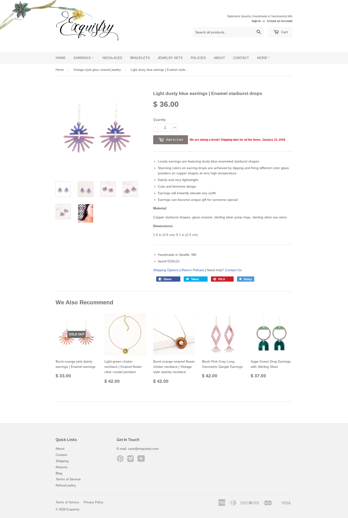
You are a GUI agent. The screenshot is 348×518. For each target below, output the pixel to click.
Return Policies (193, 270)
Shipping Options (166, 270)
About (219, 58)
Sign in (256, 21)
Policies (198, 58)
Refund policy (66, 485)
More (262, 58)
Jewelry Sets (170, 58)
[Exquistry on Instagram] (130, 460)
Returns (61, 467)
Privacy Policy (93, 502)
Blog (59, 473)
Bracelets (140, 58)
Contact (241, 58)
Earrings (83, 58)
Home (61, 58)
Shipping (62, 461)
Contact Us (233, 270)
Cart (284, 32)
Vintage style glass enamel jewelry (97, 70)
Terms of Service (68, 479)
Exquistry (73, 509)
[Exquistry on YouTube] (141, 460)
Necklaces (112, 58)
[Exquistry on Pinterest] (120, 460)
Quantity (159, 120)
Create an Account (279, 21)
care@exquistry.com (143, 448)
